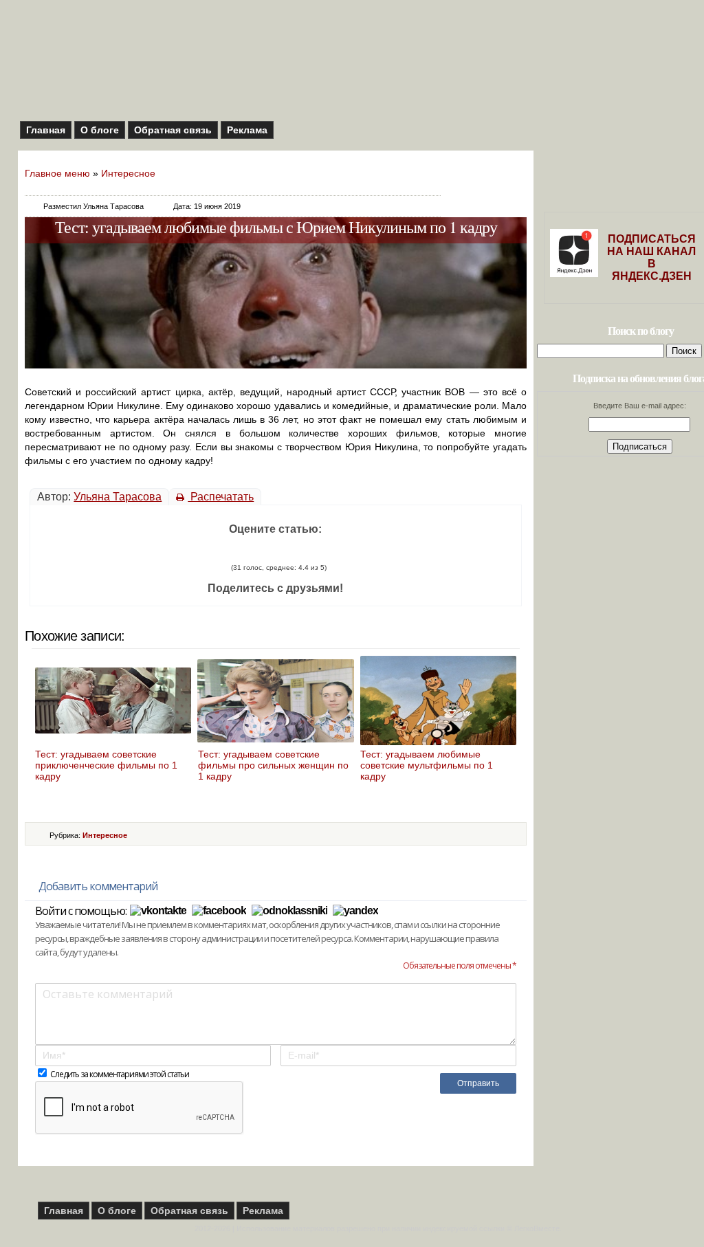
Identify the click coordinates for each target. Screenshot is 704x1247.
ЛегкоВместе (537, 1228)
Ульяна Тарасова (118, 497)
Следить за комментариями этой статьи (119, 1074)
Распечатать (221, 497)
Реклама (247, 129)
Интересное (128, 173)
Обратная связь (173, 129)
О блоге (99, 129)
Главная (45, 129)
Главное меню (57, 173)
